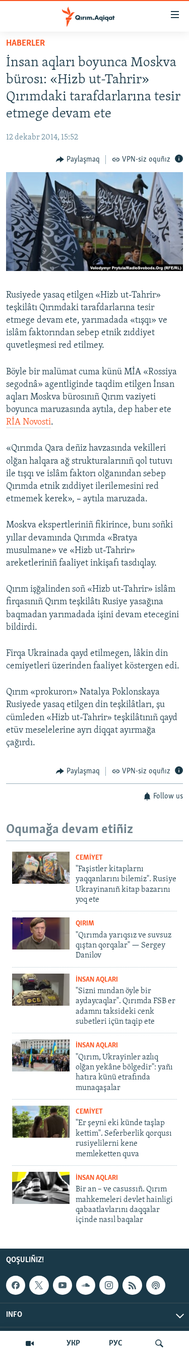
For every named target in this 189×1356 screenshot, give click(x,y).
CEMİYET (89, 858)
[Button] (78, 159)
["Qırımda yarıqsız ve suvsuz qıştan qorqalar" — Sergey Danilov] (41, 933)
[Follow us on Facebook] (15, 1285)
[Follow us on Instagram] (108, 1285)
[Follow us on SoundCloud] (85, 1285)
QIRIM (85, 923)
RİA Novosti (28, 422)
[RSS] (132, 1285)
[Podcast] (155, 1285)
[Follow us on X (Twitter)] (38, 1285)
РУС (115, 1343)
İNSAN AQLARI (97, 980)
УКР (73, 1343)
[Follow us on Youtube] (62, 1285)
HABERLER (25, 43)
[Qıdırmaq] (159, 1343)
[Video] (30, 1343)
